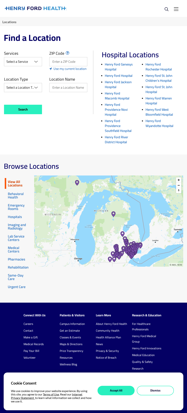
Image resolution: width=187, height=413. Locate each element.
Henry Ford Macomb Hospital (117, 95)
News (99, 344)
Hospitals (15, 217)
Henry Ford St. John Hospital (159, 89)
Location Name (62, 79)
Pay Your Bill (31, 351)
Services (11, 53)
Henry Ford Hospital (118, 76)
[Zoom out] (178, 185)
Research (138, 368)
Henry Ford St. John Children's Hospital (159, 78)
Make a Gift (31, 337)
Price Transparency (71, 351)
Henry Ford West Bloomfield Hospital (159, 112)
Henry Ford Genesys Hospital (119, 66)
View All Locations (15, 183)
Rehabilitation (18, 267)
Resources (66, 357)
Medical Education (143, 355)
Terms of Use (51, 394)
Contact (28, 330)
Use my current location (70, 69)
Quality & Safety (142, 361)
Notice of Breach (106, 357)
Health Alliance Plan (108, 337)
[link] (49, 8)
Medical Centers (13, 249)
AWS (174, 264)
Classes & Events (70, 337)
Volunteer (30, 357)
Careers (28, 324)
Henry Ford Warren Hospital (159, 100)
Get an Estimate (70, 330)
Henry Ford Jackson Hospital (118, 84)
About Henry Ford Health (111, 324)
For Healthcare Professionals (141, 326)
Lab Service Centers (16, 238)
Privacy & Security (107, 351)
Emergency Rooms (16, 207)
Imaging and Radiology (17, 226)
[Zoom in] (178, 180)
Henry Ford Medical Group (144, 338)
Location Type (16, 79)
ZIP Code (56, 53)
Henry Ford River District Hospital (116, 139)
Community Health (107, 330)
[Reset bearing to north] (178, 190)
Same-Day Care (15, 277)
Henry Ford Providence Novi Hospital (116, 109)
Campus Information (72, 324)
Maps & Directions (71, 344)
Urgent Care (17, 287)
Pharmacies (16, 259)
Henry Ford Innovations (146, 348)
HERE (179, 264)
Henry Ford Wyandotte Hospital (159, 123)
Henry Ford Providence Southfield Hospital (118, 126)
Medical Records (34, 344)
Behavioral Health (16, 195)
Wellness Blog (68, 364)
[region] (108, 221)
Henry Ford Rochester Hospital (159, 66)
